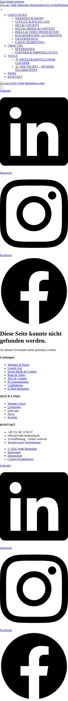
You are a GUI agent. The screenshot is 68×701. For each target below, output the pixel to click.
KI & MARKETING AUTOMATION (38, 35)
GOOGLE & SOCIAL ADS (32, 21)
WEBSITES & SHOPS (29, 18)
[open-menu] (1, 9)
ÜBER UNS (15, 45)
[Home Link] (22, 83)
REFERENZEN (25, 49)
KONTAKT (15, 76)
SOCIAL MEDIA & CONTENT (35, 28)
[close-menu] (1, 87)
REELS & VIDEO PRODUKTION (37, 32)
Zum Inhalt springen (12, 1)
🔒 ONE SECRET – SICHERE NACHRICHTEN (34, 68)
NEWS (12, 73)
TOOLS (13, 56)
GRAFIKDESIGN (26, 38)
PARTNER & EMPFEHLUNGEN (36, 52)
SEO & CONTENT (27, 25)
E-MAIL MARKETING (30, 42)
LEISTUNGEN (17, 15)
